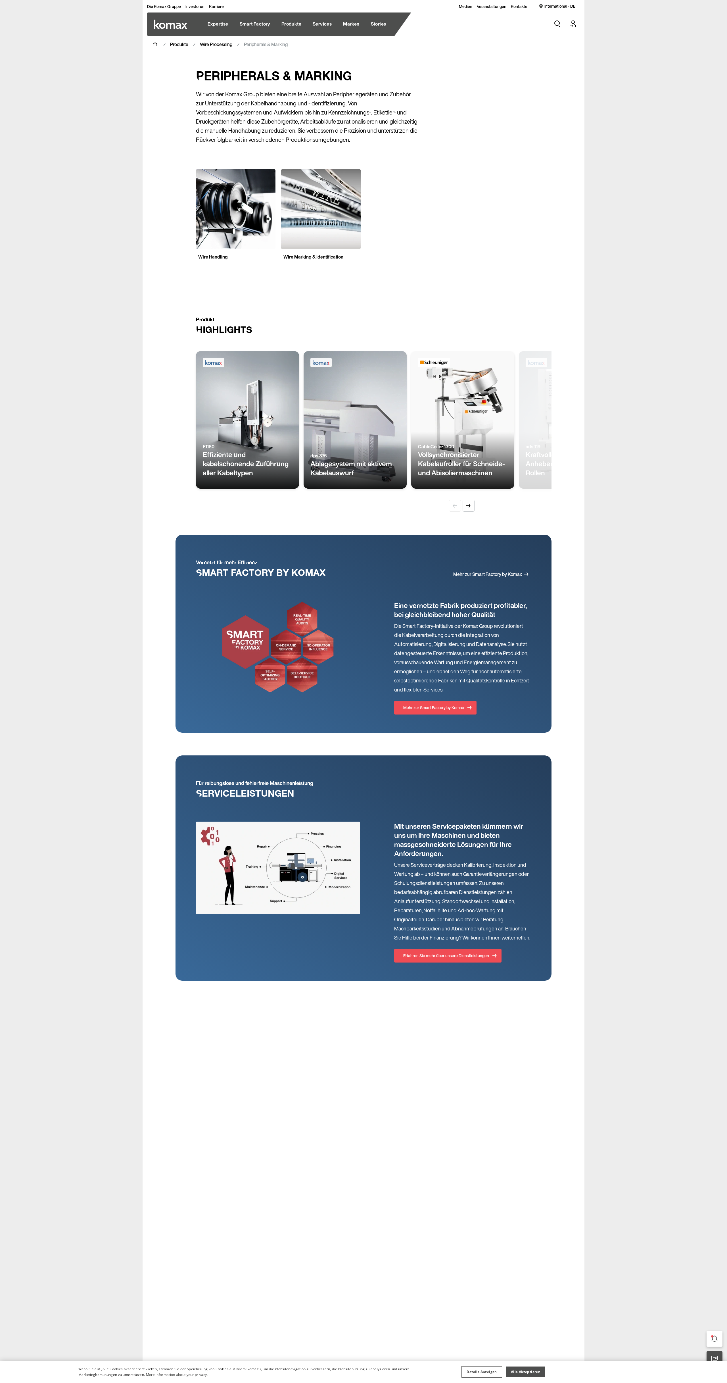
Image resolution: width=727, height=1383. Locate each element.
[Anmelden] (573, 24)
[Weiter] (468, 505)
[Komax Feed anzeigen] (714, 1339)
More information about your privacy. (177, 1374)
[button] (481, 1372)
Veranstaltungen (491, 6)
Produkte (179, 44)
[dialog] (363, 1372)
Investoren (194, 6)
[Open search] (557, 24)
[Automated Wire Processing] (170, 24)
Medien (465, 6)
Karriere (216, 6)
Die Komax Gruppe (164, 6)
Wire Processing (216, 44)
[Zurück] (455, 505)
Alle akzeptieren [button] (525, 1371)
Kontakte (519, 6)
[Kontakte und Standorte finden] (714, 1359)
